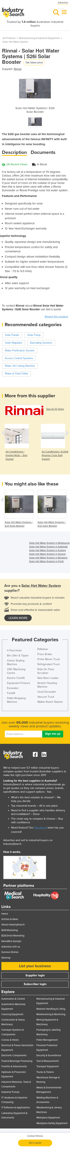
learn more (18, 618)
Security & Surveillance (48, 1055)
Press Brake (44, 654)
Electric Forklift (16, 678)
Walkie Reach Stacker (50, 701)
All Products (9, 38)
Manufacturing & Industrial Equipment (39, 38)
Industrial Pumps (10, 1092)
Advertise (63, 2)
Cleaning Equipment (12, 1014)
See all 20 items (55, 409)
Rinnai (17, 69)
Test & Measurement (47, 1061)
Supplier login (35, 975)
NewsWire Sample (11, 941)
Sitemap (5, 957)
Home (4, 913)
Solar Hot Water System (15, 41)
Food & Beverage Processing (16, 1061)
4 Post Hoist (14, 650)
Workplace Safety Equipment (51, 1123)
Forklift (11, 693)
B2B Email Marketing (12, 935)
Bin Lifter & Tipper (18, 655)
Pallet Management (47, 1039)
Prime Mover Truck (48, 659)
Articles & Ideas (9, 919)
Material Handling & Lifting (50, 1008)
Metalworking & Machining (50, 1014)
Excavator (13, 688)
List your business (35, 966)
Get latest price (34, 62)
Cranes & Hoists (10, 1039)
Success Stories (9, 952)
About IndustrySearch (13, 924)
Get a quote (35, 1142)
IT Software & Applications (15, 1107)
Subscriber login (35, 984)
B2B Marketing (9, 930)
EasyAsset (40, 827)
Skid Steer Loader (48, 678)
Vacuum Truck (45, 696)
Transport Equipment (47, 1066)
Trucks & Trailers (45, 1072)
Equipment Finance (18, 683)
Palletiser (42, 649)
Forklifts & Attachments (14, 1066)
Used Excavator (46, 691)
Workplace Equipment (48, 1117)
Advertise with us (10, 946)
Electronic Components (13, 1055)
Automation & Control (13, 998)
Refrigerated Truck (48, 664)
